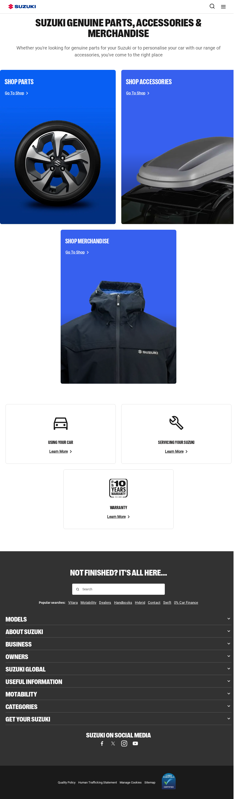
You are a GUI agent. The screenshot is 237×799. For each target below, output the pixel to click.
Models (16, 618)
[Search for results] (77, 589)
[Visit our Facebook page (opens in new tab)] (101, 743)
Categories (21, 706)
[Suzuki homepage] (22, 6)
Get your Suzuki (28, 718)
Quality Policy (66, 782)
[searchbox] (121, 589)
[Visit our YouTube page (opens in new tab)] (135, 743)
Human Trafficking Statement (97, 782)
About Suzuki (24, 631)
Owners (17, 656)
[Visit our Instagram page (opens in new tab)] (124, 743)
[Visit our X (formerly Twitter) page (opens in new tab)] (112, 743)
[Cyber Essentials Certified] (168, 782)
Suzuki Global (26, 668)
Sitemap (149, 782)
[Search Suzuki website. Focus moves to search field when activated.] (212, 6)
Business (19, 643)
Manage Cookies (131, 782)
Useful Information (34, 681)
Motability (21, 693)
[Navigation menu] (223, 6)
